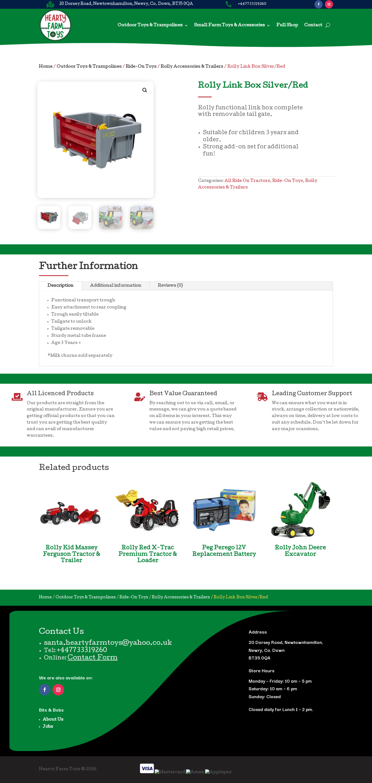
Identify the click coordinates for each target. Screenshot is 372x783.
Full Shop (287, 25)
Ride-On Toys (141, 67)
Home (46, 67)
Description (60, 286)
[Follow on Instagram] (329, 4)
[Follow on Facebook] (319, 4)
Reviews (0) (170, 286)
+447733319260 (82, 650)
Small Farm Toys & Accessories (229, 25)
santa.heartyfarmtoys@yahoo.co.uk (108, 643)
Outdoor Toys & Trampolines (150, 25)
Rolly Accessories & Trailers (192, 67)
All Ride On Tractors (247, 181)
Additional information (115, 286)
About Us (53, 720)
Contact (313, 25)
